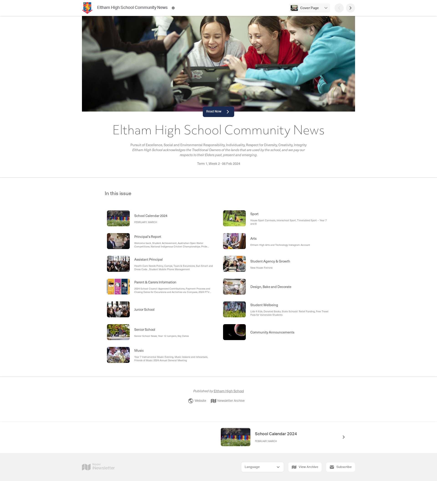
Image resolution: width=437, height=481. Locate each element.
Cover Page (309, 8)
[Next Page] (350, 8)
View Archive (308, 467)
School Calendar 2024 (276, 434)
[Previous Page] (339, 8)
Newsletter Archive (231, 400)
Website (200, 400)
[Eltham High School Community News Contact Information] (173, 8)
